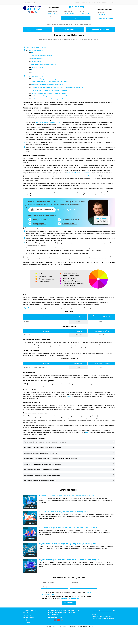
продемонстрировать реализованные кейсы (49, 122)
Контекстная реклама (69, 39)
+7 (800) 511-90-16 (53, 13)
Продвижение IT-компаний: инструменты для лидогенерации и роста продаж (67, 544)
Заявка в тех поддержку (106, 18)
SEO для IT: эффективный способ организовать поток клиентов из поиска (66, 496)
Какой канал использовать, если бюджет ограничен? (46, 99)
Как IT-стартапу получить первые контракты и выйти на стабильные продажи (68, 528)
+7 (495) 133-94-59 (56, 612)
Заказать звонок (77, 6)
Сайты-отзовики (35, 61)
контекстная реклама (76, 194)
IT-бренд (69, 396)
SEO (31, 53)
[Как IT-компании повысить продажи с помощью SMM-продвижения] (31, 518)
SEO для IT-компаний (46, 39)
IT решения (37, 29)
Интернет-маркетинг (100, 29)
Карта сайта (26, 622)
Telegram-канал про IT (70, 219)
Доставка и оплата (28, 617)
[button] (69, 442)
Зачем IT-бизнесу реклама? (34, 50)
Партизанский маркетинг (37, 70)
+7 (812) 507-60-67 (102, 14)
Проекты (92, 2)
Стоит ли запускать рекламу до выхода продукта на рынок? (48, 90)
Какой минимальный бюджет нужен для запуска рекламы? (48, 96)
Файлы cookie (27, 615)
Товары (84, 2)
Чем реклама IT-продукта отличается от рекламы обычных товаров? (50, 79)
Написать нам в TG (69, 224)
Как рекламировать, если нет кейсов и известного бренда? (48, 93)
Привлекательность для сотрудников (41, 73)
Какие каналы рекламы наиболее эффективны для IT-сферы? (48, 82)
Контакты (105, 2)
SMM (86, 432)
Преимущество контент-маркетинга (41, 56)
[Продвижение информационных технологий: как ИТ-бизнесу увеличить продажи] (31, 566)
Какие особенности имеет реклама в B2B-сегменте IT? (46, 84)
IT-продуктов (86, 173)
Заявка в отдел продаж (76, 18)
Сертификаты (27, 620)
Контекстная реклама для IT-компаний (87, 39)
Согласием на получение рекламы (69, 598)
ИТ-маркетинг (57, 39)
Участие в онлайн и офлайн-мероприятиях (43, 64)
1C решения (69, 29)
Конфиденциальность (29, 610)
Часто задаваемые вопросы (35, 76)
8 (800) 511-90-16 (39, 219)
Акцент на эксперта (36, 67)
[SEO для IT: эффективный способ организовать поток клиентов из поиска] (31, 502)
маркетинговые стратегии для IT (79, 176)
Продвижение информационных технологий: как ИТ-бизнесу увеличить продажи (69, 560)
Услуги (77, 2)
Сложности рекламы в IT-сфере (36, 47)
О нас (112, 2)
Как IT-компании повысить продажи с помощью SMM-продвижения (64, 512)
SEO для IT (26, 308)
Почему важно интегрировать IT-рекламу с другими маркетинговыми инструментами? (56, 87)
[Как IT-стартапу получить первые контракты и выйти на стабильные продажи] (31, 534)
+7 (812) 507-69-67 (56, 610)
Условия (25, 612)
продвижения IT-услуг (73, 173)
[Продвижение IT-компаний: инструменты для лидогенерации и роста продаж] (31, 550)
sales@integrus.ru (53, 19)
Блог (98, 2)
